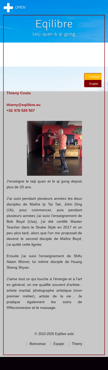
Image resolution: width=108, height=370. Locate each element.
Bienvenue (38, 344)
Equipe (58, 344)
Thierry (77, 344)
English (93, 83)
